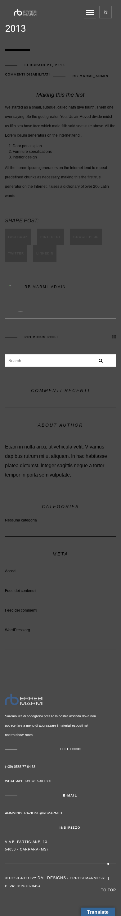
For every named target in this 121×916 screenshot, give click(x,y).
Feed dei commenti (21, 610)
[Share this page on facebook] (18, 237)
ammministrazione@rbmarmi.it (34, 813)
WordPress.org (17, 630)
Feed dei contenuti (20, 591)
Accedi (10, 571)
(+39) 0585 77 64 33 (20, 766)
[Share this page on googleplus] (86, 237)
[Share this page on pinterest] (50, 237)
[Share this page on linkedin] (44, 253)
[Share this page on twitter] (16, 253)
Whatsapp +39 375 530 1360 (28, 781)
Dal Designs (52, 878)
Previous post (42, 337)
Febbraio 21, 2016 (45, 65)
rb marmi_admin (91, 76)
